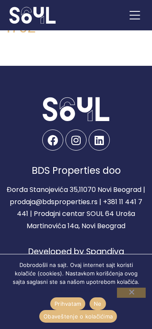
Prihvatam (67, 303)
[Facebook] (52, 140)
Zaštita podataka (76, 290)
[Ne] (131, 293)
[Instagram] (76, 140)
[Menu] (135, 15)
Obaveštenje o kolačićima (78, 316)
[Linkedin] (99, 140)
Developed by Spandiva (76, 251)
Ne (98, 303)
